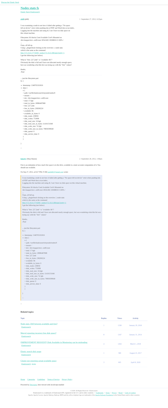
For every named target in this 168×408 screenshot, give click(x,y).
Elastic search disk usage (31, 351)
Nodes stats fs (30, 8)
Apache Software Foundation (104, 395)
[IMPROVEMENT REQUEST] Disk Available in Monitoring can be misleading (54, 342)
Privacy (114, 393)
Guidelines (41, 379)
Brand (121, 393)
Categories (31, 379)
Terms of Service (53, 379)
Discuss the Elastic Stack (10, 2)
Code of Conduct (130, 393)
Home (23, 379)
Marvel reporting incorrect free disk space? (38, 333)
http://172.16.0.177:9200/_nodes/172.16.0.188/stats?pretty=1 (42, 53)
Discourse (33, 385)
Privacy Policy (67, 379)
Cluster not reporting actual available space (38, 361)
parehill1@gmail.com (55, 172)
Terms (108, 393)
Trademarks (99, 393)
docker (34, 364)
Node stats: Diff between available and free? (39, 324)
